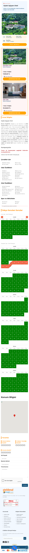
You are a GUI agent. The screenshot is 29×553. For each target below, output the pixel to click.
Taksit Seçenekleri (8, 76)
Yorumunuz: (4, 466)
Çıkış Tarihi (18, 36)
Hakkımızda (6, 514)
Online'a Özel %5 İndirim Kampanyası (10, 154)
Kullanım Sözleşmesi (21, 523)
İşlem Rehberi (20, 519)
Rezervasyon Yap (14, 79)
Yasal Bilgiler (6, 523)
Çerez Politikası (7, 519)
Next (27, 217)
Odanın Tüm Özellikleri (19, 63)
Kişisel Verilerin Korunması (20, 515)
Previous (2, 217)
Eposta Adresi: (5, 461)
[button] (26, 547)
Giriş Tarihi (8, 36)
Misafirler (8, 40)
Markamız (6, 516)
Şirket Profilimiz (7, 518)
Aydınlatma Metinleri (21, 517)
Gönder (25, 485)
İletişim (5, 525)
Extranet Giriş (7, 526)
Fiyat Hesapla (14, 44)
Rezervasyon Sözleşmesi (19, 521)
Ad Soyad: (4, 455)
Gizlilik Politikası (7, 521)
